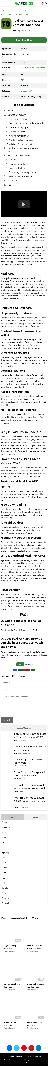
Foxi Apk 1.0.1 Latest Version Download (15, 14)
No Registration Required (21, 140)
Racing (5, 878)
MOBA (5, 862)
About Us (7, 1060)
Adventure (6, 827)
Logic (4, 857)
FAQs (9, 184)
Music (4, 867)
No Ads (12, 159)
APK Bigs (17, 30)
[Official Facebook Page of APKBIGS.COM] (9, 1048)
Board (4, 837)
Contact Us (24, 1063)
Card (4, 842)
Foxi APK (11, 110)
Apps (11, 11)
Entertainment (21, 11)
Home (5, 11)
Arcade (5, 832)
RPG (4, 883)
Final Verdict (12, 180)
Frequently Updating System (22, 172)
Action (4, 822)
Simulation (6, 888)
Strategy (5, 898)
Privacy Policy (37, 1060)
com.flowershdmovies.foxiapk (32, 68)
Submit (6, 720)
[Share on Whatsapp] (33, 670)
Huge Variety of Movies (20, 119)
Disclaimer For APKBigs (21, 1060)
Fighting (5, 852)
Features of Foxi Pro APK (18, 155)
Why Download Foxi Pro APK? (21, 176)
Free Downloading (18, 163)
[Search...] (38, 2)
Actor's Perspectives (19, 135)
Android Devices (17, 168)
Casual (5, 847)
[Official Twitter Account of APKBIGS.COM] (17, 1048)
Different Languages (19, 127)
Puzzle (4, 872)
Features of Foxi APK (16, 114)
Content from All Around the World (26, 123)
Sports (4, 893)
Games (12, 817)
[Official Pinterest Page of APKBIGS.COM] (31, 1048)
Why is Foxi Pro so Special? (19, 144)
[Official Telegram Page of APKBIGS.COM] (38, 1048)
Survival (5, 903)
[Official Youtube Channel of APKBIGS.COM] (24, 1048)
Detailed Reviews (17, 131)
